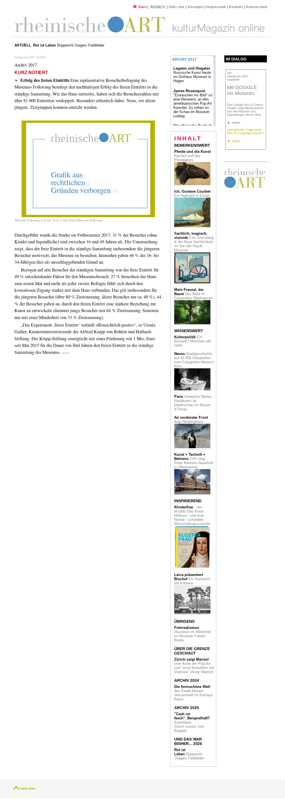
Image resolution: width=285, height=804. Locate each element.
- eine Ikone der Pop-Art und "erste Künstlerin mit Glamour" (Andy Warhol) (194, 665)
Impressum (217, 7)
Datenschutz (257, 7)
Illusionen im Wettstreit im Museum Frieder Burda (192, 634)
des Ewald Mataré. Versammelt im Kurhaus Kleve (193, 693)
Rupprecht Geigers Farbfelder (69, 45)
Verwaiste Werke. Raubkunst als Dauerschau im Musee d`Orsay (193, 402)
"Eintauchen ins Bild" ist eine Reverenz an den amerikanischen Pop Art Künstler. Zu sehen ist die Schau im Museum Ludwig (192, 103)
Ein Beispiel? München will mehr (192, 341)
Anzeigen (196, 7)
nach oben (27, 788)
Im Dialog (236, 59)
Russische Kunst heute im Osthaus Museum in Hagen (192, 74)
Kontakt (236, 7)
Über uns (177, 7)
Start (141, 7)
